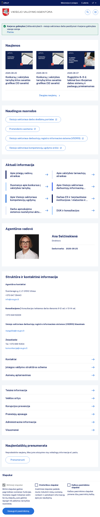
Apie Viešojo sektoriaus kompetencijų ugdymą (23, 199)
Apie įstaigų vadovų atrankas (21, 175)
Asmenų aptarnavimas (18, 375)
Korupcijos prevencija (17, 406)
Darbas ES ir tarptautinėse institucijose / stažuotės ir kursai (71, 199)
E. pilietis (84, 3)
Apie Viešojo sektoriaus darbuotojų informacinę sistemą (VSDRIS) (69, 187)
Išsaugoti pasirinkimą (18, 511)
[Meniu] (95, 12)
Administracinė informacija (20, 422)
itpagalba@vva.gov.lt (14, 331)
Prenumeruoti (17, 460)
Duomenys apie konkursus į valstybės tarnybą (25, 187)
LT (93, 3)
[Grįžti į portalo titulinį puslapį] (5, 3)
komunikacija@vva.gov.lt (16, 348)
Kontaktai (10, 359)
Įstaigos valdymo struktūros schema (26, 367)
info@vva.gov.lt (12, 299)
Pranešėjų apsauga (16, 414)
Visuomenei (12, 430)
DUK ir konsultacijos (67, 210)
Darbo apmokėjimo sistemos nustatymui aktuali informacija (26, 210)
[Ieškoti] (87, 12)
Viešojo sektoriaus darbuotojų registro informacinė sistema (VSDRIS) (44, 138)
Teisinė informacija (16, 390)
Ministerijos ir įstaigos (69, 3)
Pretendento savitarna (21, 129)
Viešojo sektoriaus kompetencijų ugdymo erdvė (34, 148)
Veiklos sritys (13, 398)
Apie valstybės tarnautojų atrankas (71, 175)
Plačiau (10, 32)
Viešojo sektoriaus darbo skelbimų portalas (31, 119)
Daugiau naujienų (48, 95)
